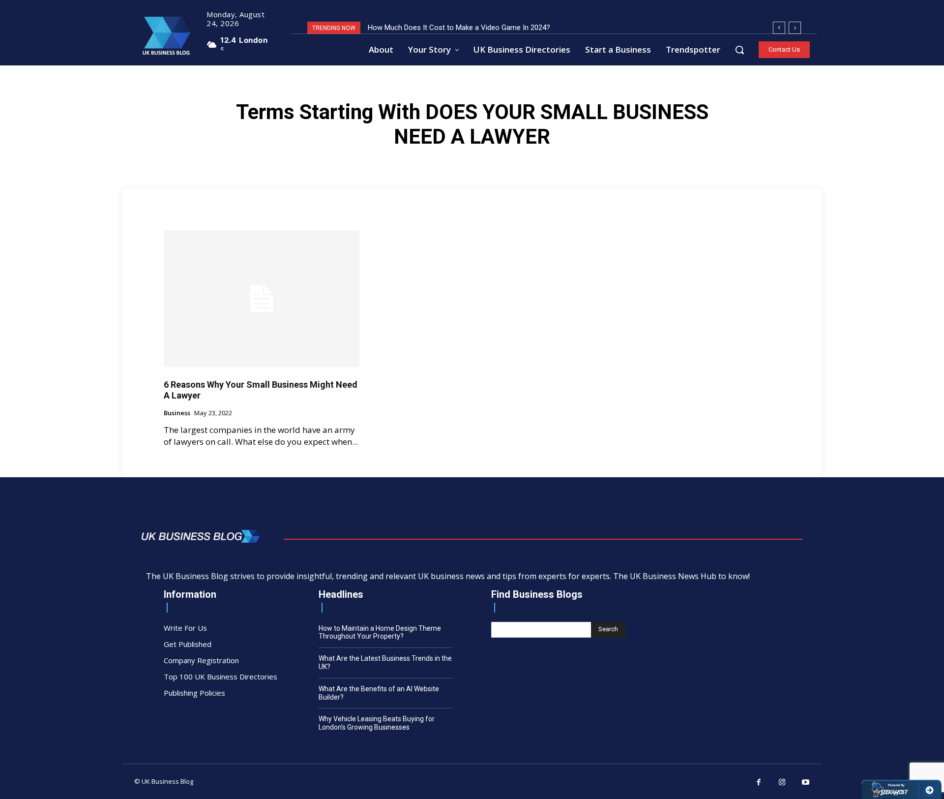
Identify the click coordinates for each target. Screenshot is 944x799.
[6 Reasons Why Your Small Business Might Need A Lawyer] (261, 299)
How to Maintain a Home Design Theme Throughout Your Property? (380, 632)
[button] (739, 49)
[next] (795, 28)
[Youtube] (805, 782)
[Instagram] (782, 782)
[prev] (779, 28)
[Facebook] (759, 782)
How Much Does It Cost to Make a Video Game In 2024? (459, 27)
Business (177, 413)
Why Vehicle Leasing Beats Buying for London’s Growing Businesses (377, 723)
